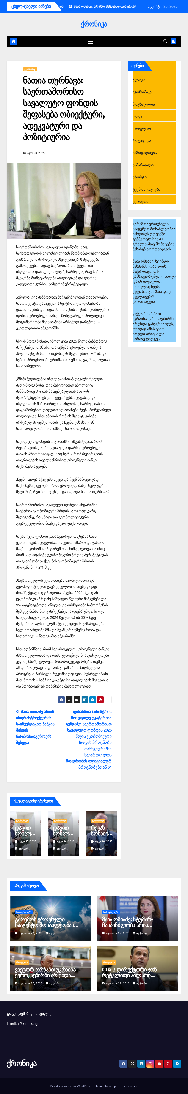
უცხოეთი (140, 201)
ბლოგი (139, 80)
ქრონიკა (94, 24)
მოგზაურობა (144, 104)
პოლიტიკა (142, 141)
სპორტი (140, 177)
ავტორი (24, 848)
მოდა (137, 116)
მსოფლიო (142, 129)
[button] (165, 41)
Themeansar (129, 1086)
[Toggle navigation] (90, 41)
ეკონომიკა (30, 69)
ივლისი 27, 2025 (31, 933)
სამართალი (143, 165)
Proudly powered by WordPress (71, 1086)
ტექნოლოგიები (146, 189)
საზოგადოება (145, 153)
